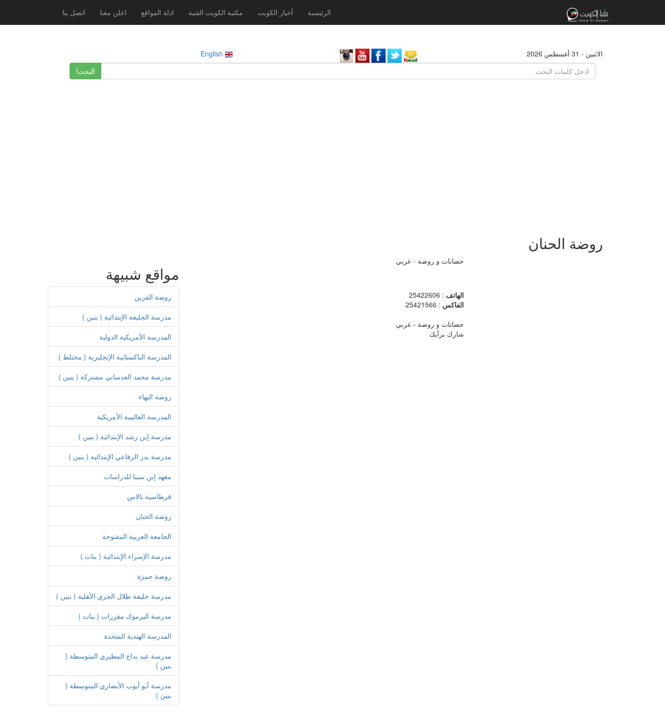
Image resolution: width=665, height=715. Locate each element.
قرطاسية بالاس (149, 496)
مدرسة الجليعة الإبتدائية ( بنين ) (126, 317)
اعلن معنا (113, 12)
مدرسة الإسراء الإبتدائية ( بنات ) (125, 556)
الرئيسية (319, 12)
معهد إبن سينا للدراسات (137, 476)
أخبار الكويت (275, 12)
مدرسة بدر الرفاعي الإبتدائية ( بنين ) (120, 456)
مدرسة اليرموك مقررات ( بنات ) (124, 616)
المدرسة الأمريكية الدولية (135, 336)
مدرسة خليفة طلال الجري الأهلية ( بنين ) (113, 596)
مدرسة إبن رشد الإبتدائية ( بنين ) (124, 436)
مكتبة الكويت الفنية (215, 12)
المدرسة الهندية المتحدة (137, 636)
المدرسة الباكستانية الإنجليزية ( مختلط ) (114, 356)
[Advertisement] (332, 152)
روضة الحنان (153, 516)
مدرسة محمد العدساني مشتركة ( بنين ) (114, 376)
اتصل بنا (73, 12)
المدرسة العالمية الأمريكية (134, 416)
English (213, 53)
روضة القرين (152, 297)
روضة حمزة (154, 576)
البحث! (85, 71)
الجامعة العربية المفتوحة (136, 536)
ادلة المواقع (157, 12)
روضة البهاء (155, 396)
